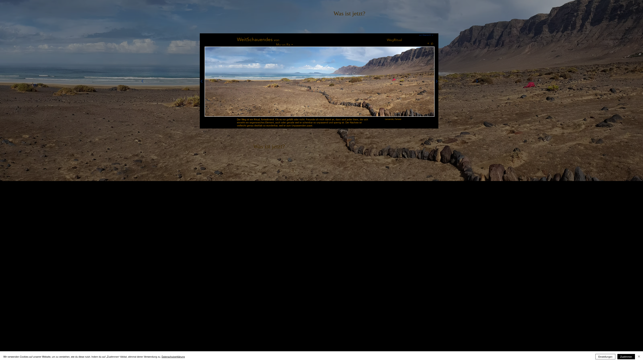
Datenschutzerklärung (173, 356)
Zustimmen (626, 356)
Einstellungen (605, 356)
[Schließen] (639, 356)
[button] (320, 82)
